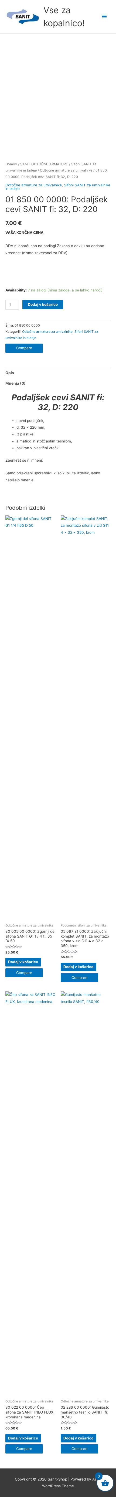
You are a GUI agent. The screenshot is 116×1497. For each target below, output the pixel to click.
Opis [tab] (9, 373)
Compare (24, 348)
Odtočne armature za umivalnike (66, 170)
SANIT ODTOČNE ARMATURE (44, 164)
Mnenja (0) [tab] (15, 383)
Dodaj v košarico (43, 304)
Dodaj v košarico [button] (23, 962)
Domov (11, 164)
